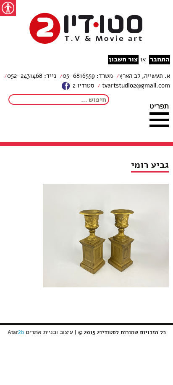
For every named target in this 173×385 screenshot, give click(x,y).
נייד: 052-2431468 (31, 76)
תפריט (159, 106)
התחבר (159, 59)
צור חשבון (123, 59)
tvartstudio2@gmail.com (135, 85)
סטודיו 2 (82, 85)
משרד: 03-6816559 (88, 76)
